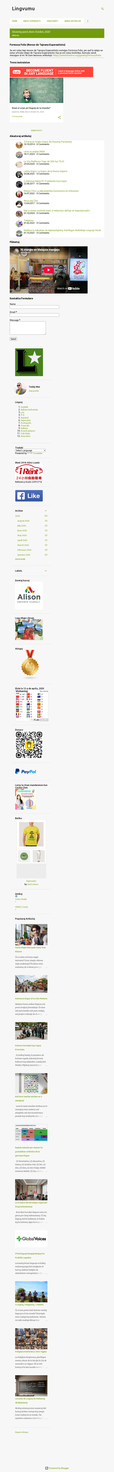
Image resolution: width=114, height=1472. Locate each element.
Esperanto (26, 420)
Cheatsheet (52, 21)
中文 (23, 415)
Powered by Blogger (58, 1468)
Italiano (24, 428)
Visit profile (34, 391)
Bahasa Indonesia (29, 409)
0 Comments (17, 116)
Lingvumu (23, 8)
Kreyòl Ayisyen (28, 431)
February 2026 (24, 550)
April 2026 (22, 540)
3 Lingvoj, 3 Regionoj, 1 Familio (29, 1305)
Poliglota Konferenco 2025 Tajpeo (31, 1352)
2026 (17, 516)
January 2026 (23, 555)
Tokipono (29, 220)
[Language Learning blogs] (30, 679)
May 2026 (22, 535)
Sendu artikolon (72, 21)
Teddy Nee (34, 387)
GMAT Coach (21, 907)
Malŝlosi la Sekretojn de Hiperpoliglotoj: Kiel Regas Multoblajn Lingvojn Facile (62, 230)
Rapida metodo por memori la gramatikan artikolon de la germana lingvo (29, 1151)
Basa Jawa (25, 436)
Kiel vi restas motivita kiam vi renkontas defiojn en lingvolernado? (57, 210)
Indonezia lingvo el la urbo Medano (31, 998)
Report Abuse (21, 1432)
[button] (59, 117)
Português (26, 423)
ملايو (22, 412)
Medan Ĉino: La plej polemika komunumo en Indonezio (51, 191)
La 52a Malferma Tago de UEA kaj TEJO (44, 161)
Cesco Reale (21, 899)
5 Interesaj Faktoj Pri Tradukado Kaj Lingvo (45, 181)
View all (15, 35)
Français (25, 425)
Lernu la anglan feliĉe (34, 151)
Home (14, 21)
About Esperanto (32, 21)
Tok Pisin (25, 433)
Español (25, 417)
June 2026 (22, 530)
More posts (36, 130)
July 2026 (21, 525)
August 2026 (23, 521)
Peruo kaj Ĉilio (31, 200)
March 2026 (23, 545)
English (24, 407)
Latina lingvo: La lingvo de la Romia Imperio (45, 171)
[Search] (102, 9)
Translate (37, 453)
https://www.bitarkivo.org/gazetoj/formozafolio (77, 55)
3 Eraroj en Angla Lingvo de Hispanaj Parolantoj (48, 141)
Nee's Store (32, 884)
